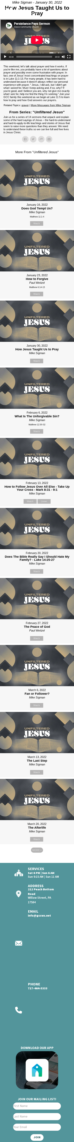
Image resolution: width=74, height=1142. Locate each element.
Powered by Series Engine (37, 859)
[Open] (65, 12)
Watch (36, 223)
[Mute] (63, 56)
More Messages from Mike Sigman (51, 105)
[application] (37, 40)
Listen (44, 501)
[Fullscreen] (69, 56)
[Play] (5, 56)
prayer (25, 105)
